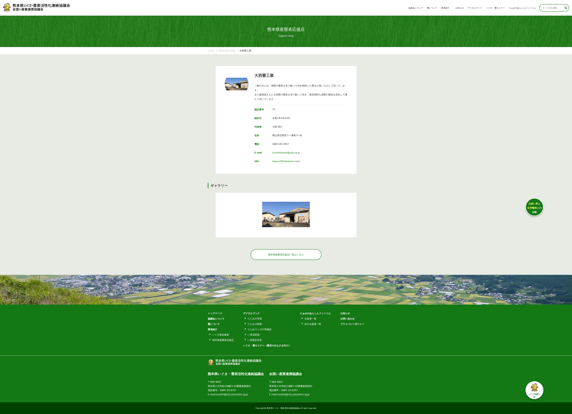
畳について (432, 8)
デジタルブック (251, 313)
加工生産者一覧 (312, 323)
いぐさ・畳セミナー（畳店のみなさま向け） (267, 345)
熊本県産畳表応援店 (223, 340)
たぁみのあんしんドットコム (522, 8)
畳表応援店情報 (227, 50)
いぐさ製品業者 (220, 334)
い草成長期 (253, 334)
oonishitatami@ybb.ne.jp (286, 152)
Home (211, 50)
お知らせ (459, 8)
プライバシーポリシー (352, 323)
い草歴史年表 (255, 340)
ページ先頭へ (534, 394)
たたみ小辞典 (255, 323)
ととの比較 (534, 207)
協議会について (415, 8)
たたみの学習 (255, 318)
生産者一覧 (310, 318)
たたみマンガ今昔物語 (259, 329)
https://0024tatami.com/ (286, 161)
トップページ (215, 313)
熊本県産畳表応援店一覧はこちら (286, 254)
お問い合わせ (347, 318)
